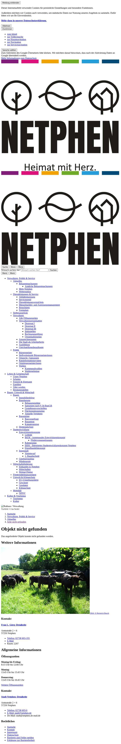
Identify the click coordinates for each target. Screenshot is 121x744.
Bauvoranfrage (32, 419)
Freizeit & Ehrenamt (22, 382)
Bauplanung (24, 400)
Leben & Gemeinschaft (18, 374)
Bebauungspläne (32, 403)
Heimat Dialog (26, 472)
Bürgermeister (25, 352)
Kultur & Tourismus (16, 496)
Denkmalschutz (26, 427)
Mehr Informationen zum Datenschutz (19, 58)
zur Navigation (14, 42)
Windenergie (25, 461)
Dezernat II (30, 326)
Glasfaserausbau (26, 458)
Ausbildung (24, 344)
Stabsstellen (30, 331)
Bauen (16, 395)
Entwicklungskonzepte (29, 432)
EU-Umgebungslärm (28, 480)
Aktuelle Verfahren (33, 413)
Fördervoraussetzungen (41, 440)
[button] (60, 581)
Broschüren (24, 307)
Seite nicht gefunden (16, 522)
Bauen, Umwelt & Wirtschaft (20, 392)
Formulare (23, 310)
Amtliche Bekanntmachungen (39, 286)
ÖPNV (22, 493)
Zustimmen (7, 29)
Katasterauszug (32, 424)
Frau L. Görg (13, 625)
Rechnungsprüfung (34, 334)
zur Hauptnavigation (16, 39)
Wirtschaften (25, 469)
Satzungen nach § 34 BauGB (38, 405)
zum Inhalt (12, 34)
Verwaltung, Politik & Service (21, 278)
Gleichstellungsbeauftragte (31, 347)
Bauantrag (29, 421)
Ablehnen (6, 26)
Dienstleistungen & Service (25, 294)
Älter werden (19, 387)
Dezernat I (30, 323)
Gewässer (23, 482)
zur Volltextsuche (15, 37)
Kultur (16, 501)
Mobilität (17, 490)
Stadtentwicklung (21, 429)
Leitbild (28, 435)
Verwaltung (18, 315)
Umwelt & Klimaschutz (24, 477)
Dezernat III (30, 328)
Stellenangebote (20, 313)
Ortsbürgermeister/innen (30, 363)
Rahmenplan (31, 443)
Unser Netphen (20, 376)
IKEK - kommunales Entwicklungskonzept (45, 437)
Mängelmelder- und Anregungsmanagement (39, 305)
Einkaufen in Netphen (29, 466)
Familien (17, 384)
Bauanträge (24, 416)
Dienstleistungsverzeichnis (31, 302)
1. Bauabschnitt (32, 456)
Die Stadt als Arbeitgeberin (31, 342)
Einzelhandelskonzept (35, 448)
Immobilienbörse (27, 397)
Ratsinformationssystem (30, 360)
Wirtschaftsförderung (22, 464)
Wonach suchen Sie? (11, 270)
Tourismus (18, 498)
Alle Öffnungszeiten (28, 318)
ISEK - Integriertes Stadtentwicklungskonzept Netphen (50, 445)
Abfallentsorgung (27, 297)
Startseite (11, 514)
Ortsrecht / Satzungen (29, 358)
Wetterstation (25, 291)
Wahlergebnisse (32, 371)
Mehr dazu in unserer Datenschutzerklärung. (24, 20)
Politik (16, 350)
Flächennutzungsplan (35, 411)
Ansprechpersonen (27, 339)
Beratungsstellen (20, 390)
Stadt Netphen (14, 697)
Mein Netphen (25, 289)
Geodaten (23, 485)
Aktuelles (17, 281)
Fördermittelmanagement (24, 474)
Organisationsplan (33, 336)
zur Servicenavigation (17, 44)
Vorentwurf (30, 453)
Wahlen (22, 366)
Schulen (17, 379)
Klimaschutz (25, 488)
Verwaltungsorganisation (30, 321)
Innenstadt (23, 451)
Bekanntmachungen (28, 283)
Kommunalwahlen (33, 368)
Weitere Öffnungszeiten (12, 685)
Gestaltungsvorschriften (36, 408)
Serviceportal (25, 299)
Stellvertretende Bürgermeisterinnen (35, 355)
